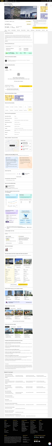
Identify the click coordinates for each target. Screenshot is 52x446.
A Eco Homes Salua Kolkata (18, 393)
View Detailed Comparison (22, 284)
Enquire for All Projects (14, 284)
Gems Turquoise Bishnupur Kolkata (29, 392)
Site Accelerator (23, 425)
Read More (6, 233)
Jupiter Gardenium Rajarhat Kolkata (19, 392)
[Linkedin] (36, 441)
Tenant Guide (40, 428)
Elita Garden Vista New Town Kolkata (19, 387)
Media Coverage (6, 423)
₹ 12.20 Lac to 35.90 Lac (9, 318)
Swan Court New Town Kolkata (29, 387)
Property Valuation (32, 422)
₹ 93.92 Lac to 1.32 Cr (8, 299)
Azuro (13, 427)
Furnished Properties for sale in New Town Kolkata (20, 408)
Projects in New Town (13, 2)
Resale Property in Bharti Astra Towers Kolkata (41, 404)
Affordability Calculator (32, 426)
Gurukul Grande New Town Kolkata (8, 387)
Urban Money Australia (15, 425)
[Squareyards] (2, 1)
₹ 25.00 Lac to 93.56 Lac (27, 318)
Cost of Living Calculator (33, 425)
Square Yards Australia (15, 423)
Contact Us (5, 427)
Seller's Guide (40, 427)
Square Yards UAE (15, 422)
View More (34, 25)
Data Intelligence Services (24, 429)
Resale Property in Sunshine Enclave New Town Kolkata (10, 404)
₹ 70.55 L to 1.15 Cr (26, 299)
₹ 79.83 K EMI (12, 86)
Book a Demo (30, 227)
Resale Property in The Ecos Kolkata (30, 404)
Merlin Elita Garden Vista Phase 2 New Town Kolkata (10, 376)
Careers (5, 422)
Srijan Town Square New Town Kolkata (9, 375)
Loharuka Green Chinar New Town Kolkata (41, 387)
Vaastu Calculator (32, 424)
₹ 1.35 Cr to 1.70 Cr (17, 318)
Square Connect (23, 423)
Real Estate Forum (41, 423)
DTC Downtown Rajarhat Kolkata (8, 392)
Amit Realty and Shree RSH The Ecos (13, 218)
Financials (5, 424)
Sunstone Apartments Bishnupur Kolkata (9, 393)
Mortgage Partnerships (24, 430)
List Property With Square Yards (25, 422)
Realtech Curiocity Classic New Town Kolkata (30, 376)
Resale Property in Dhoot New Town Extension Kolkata (20, 404)
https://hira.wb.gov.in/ (12, 187)
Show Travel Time (19, 176)
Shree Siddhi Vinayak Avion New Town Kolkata (41, 376)
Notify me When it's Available (19, 81)
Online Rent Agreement (32, 428)
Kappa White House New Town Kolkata (30, 375)
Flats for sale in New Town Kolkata (8, 408)
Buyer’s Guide (40, 426)
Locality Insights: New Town (9, 230)
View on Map (12, 145)
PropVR (14, 428)
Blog (39, 421)
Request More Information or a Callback (40, 27)
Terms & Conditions (6, 430)
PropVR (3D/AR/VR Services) (25, 426)
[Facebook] (34, 441)
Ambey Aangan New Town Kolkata (40, 375)
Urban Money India (15, 424)
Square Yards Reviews (6, 426)
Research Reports (41, 424)
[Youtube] (37, 441)
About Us (5, 421)
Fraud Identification (6, 432)
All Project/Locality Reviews (33, 427)
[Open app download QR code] (51, 5)
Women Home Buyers (41, 430)
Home (4, 2)
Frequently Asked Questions (7, 425)
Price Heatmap (32, 421)
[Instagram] (39, 441)
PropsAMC (14, 429)
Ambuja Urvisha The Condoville (13, 215)
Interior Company (15, 426)
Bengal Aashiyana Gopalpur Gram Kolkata (41, 392)
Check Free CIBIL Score (33, 430)
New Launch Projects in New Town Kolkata (18, 321)
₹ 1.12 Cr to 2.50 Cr (17, 299)
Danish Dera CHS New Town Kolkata (19, 376)
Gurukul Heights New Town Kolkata (19, 375)
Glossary (40, 422)
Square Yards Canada (15, 421)
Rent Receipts (31, 429)
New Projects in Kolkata (8, 2)
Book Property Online (15, 430)
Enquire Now (9, 267)
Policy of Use (5, 431)
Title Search (31, 423)
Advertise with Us (24, 427)
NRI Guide (40, 429)
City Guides (40, 425)
